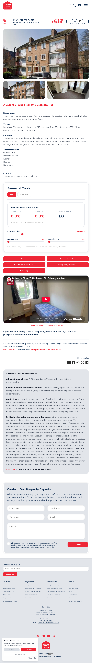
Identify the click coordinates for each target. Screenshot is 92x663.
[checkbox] (8, 543)
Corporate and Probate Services (56, 591)
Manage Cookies (20, 654)
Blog (70, 591)
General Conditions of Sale (32, 598)
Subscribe (10, 574)
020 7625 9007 (10, 350)
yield (12, 194)
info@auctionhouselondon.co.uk (46, 350)
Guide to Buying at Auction (33, 588)
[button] (86, 5)
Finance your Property (31, 594)
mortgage (24, 194)
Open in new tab (56, 325)
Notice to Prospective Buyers (33, 591)
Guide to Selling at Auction (54, 588)
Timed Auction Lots (8, 591)
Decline (11, 650)
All (74, 21)
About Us (71, 585)
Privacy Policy (73, 594)
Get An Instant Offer (52, 598)
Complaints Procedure (75, 601)
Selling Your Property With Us (55, 585)
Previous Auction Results (10, 601)
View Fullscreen (37, 325)
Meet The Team (73, 588)
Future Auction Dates (9, 588)
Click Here (10, 469)
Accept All (29, 650)
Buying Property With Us (32, 585)
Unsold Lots (6, 594)
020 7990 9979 (48, 620)
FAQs (70, 598)
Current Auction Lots (9, 585)
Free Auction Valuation (53, 594)
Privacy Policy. (50, 547)
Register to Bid (7, 598)
